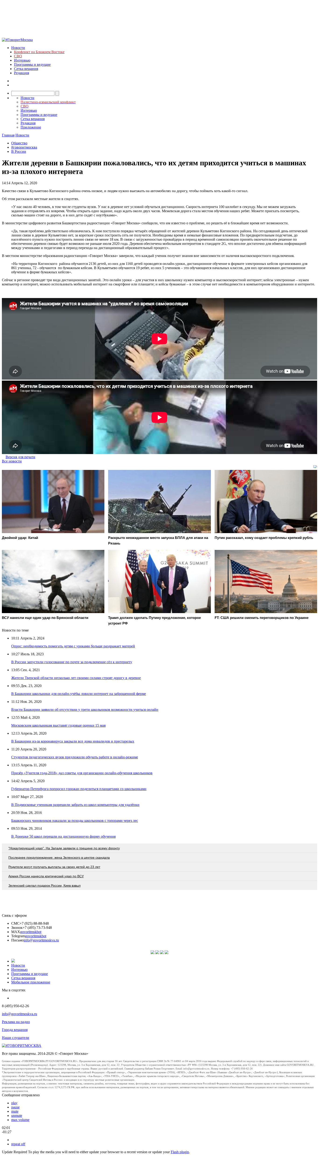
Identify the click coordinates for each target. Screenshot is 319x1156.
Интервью (22, 60)
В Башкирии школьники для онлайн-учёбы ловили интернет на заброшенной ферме (78, 694)
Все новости (12, 461)
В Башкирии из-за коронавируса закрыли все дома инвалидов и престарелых (72, 741)
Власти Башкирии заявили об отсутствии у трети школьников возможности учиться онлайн (84, 710)
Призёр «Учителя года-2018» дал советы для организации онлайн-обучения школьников (81, 773)
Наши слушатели (15, 1038)
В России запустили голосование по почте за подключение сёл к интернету (71, 662)
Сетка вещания (26, 69)
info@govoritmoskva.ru (41, 940)
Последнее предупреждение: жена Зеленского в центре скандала (59, 857)
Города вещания (15, 1030)
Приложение (31, 127)
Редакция (21, 73)
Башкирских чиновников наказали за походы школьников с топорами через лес (74, 821)
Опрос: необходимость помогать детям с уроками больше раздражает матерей (73, 646)
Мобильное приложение (30, 982)
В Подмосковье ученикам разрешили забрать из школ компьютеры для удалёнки (75, 805)
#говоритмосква (24, 147)
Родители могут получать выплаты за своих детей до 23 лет (54, 867)
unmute (16, 1116)
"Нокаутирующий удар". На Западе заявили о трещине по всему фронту (64, 848)
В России (18, 151)
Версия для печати (20, 457)
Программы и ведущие (32, 64)
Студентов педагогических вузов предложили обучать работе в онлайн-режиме (74, 757)
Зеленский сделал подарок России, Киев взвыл (44, 885)
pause (15, 1107)
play (14, 1103)
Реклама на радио (16, 1022)
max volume (20, 1120)
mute (14, 1111)
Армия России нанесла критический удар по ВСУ (46, 876)
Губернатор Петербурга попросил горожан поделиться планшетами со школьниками (78, 789)
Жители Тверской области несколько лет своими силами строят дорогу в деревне (76, 678)
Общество (19, 143)
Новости (18, 48)
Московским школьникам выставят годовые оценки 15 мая (58, 725)
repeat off (18, 1144)
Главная (8, 135)
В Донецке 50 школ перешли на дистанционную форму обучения (63, 836)
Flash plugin (180, 1152)
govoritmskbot (30, 932)
